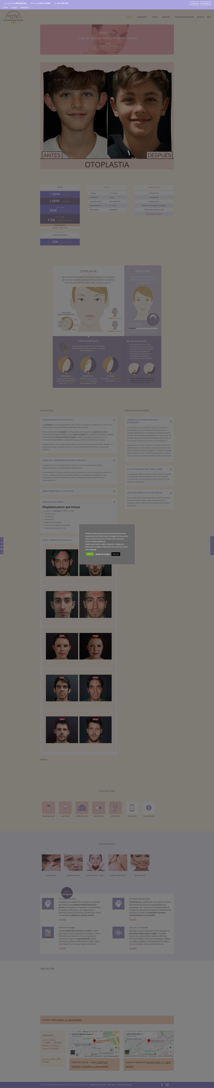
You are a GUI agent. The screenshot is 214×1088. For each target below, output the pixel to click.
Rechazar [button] (116, 554)
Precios (194, 3)
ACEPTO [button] (90, 554)
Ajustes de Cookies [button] (103, 554)
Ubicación (205, 3)
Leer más (93, 549)
